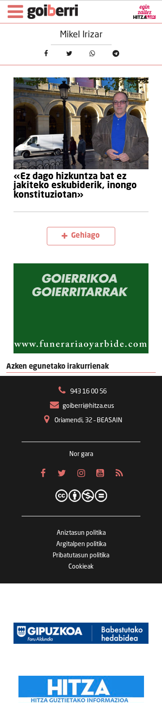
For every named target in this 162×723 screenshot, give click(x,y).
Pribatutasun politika (81, 555)
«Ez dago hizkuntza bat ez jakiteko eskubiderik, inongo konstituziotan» (75, 186)
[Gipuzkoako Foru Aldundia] (81, 632)
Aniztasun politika (81, 533)
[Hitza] (81, 686)
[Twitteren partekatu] (69, 54)
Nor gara (81, 454)
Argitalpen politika (81, 544)
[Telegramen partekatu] (116, 54)
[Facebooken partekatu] (45, 54)
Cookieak (81, 567)
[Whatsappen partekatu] (92, 54)
